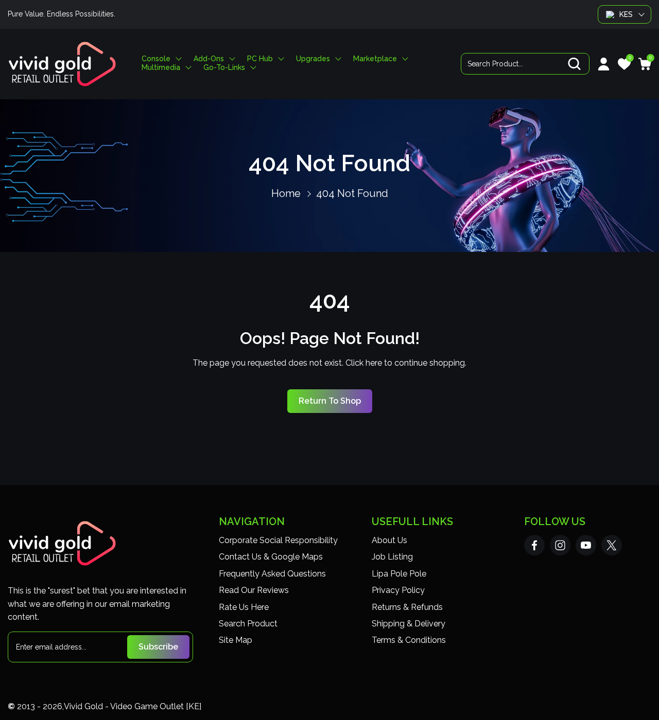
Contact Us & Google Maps (271, 557)
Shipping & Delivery (408, 623)
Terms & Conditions (409, 640)
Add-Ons (209, 59)
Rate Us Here (244, 607)
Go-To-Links (224, 67)
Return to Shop (330, 401)
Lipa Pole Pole (399, 574)
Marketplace (375, 59)
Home (286, 193)
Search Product (248, 623)
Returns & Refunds (407, 607)
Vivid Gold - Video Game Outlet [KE (131, 706)
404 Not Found (352, 193)
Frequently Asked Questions (272, 574)
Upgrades (313, 59)
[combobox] (525, 64)
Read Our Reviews (254, 590)
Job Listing (392, 557)
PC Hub (260, 59)
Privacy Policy (398, 590)
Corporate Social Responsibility (278, 540)
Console (156, 59)
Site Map (235, 640)
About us (389, 540)
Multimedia (161, 67)
